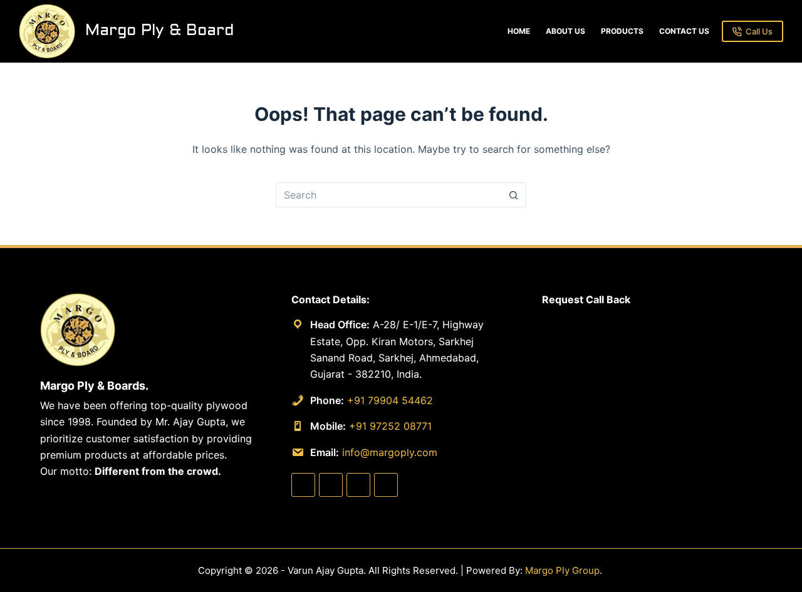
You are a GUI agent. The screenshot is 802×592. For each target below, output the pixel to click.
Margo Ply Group (562, 570)
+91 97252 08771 (390, 426)
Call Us (759, 31)
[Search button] (513, 194)
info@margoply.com (389, 452)
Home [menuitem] (519, 31)
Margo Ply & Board (159, 31)
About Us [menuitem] (565, 31)
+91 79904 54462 (390, 400)
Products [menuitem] (622, 31)
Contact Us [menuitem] (684, 31)
